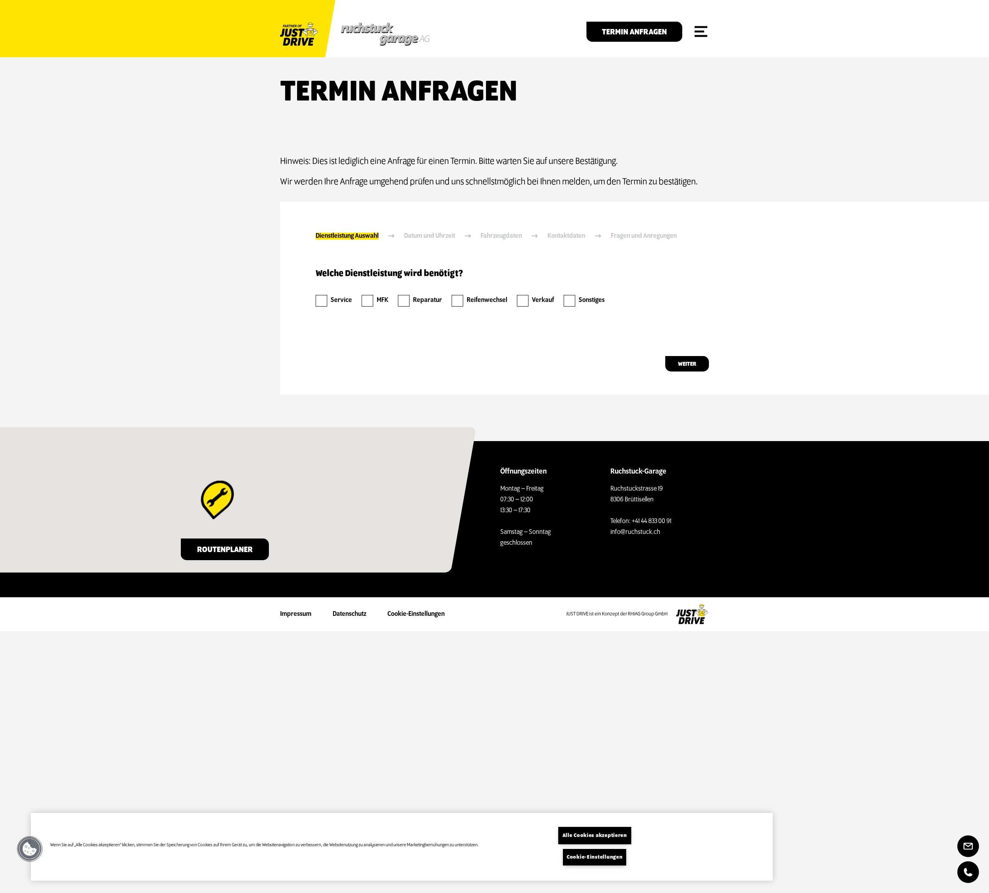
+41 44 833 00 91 (651, 521)
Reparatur (427, 300)
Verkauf (543, 300)
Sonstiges (592, 300)
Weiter (687, 364)
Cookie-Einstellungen (416, 614)
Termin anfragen (634, 32)
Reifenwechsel (487, 300)
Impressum (295, 614)
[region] (402, 847)
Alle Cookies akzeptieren (594, 835)
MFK (382, 300)
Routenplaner (225, 550)
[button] (29, 849)
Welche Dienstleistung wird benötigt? (389, 273)
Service (341, 300)
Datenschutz (349, 614)
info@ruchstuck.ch (635, 532)
